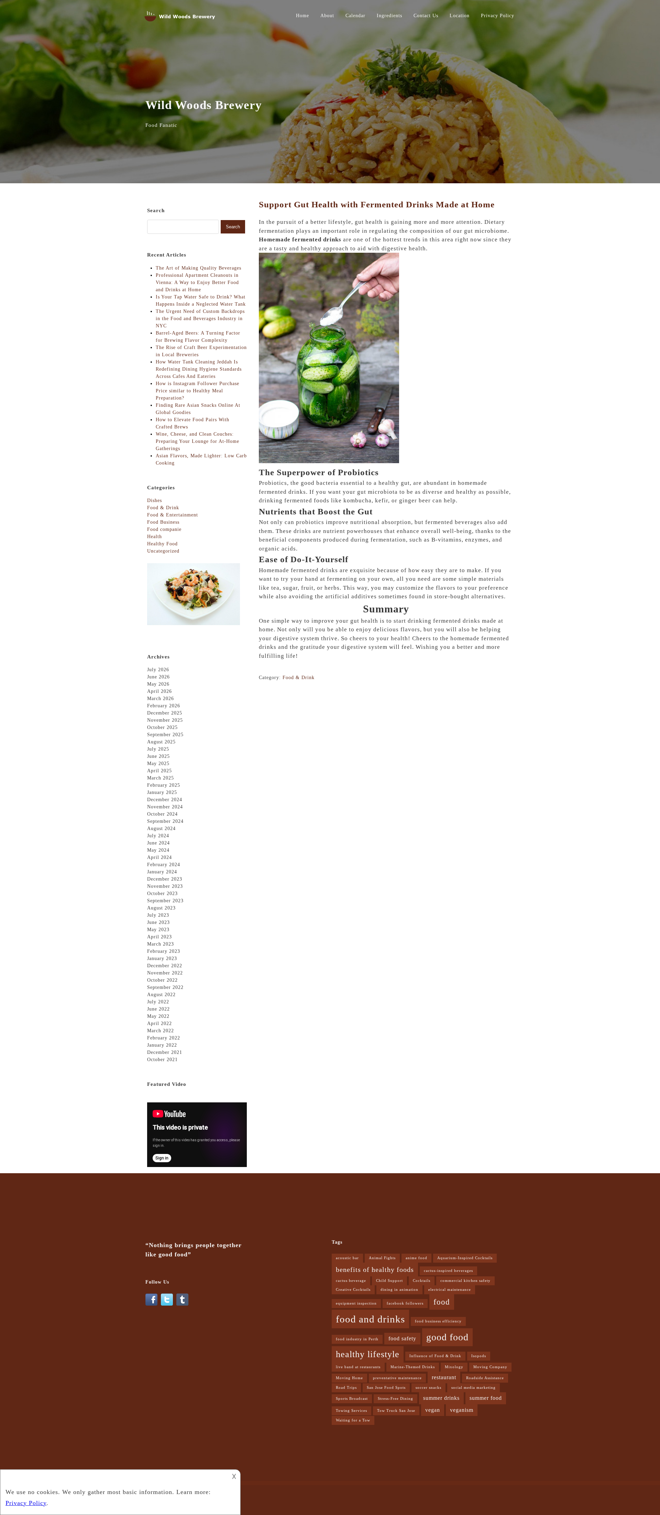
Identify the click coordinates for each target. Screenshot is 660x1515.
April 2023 (159, 936)
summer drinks (441, 1398)
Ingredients (389, 15)
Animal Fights (382, 1258)
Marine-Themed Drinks (412, 1367)
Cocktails (421, 1281)
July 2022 (158, 1001)
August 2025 (161, 741)
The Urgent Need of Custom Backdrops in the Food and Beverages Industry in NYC (200, 318)
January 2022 (162, 1045)
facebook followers (405, 1303)
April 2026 (159, 691)
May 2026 (158, 684)
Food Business (163, 522)
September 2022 (165, 987)
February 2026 (163, 705)
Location (460, 15)
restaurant (444, 1377)
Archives (158, 657)
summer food (486, 1398)
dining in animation (399, 1289)
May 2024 (158, 850)
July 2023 (158, 915)
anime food (416, 1258)
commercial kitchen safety (465, 1281)
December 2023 (164, 879)
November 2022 (165, 973)
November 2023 (165, 886)
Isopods (478, 1356)
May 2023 (158, 929)
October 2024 (162, 814)
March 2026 (160, 698)
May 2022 (158, 1016)
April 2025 (159, 770)
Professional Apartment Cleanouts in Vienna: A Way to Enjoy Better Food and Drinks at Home (197, 282)
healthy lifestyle (367, 1354)
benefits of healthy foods (375, 1269)
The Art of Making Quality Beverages (198, 268)
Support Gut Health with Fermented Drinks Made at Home (377, 204)
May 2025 (158, 763)
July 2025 (158, 749)
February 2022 (163, 1037)
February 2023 (163, 951)
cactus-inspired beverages (448, 1271)
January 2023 (162, 958)
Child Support (389, 1281)
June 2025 (158, 756)
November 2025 (165, 720)
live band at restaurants (358, 1367)
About (327, 15)
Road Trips (346, 1387)
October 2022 (162, 980)
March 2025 (160, 778)
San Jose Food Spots (386, 1387)
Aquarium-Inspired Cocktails (465, 1258)
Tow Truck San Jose (396, 1411)
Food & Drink (299, 677)
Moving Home (349, 1378)
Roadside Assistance (485, 1378)
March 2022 (160, 1030)
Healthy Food (162, 543)
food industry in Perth (357, 1339)
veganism (461, 1410)
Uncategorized (163, 551)
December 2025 (164, 713)
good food (447, 1337)
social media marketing (473, 1387)
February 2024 (163, 864)
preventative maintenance (397, 1378)
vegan (432, 1410)
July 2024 (158, 835)
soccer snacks (428, 1387)
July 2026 (158, 669)
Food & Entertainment (172, 514)
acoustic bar (347, 1258)
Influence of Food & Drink (435, 1356)
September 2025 (165, 734)
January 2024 (162, 871)
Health (154, 536)
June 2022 (158, 1009)
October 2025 (162, 727)
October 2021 (162, 1059)
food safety (402, 1339)
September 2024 (165, 821)
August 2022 (161, 994)
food (441, 1301)
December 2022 (164, 965)
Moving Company (490, 1367)
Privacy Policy (497, 15)
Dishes (154, 500)
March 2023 (160, 944)
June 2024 (158, 843)
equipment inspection (356, 1303)
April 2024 (159, 857)
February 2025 (163, 785)
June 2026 (158, 676)
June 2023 (158, 922)
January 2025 (162, 792)
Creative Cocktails (353, 1289)
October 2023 (162, 893)
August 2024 (161, 828)
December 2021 (164, 1052)
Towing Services (351, 1411)
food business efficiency (438, 1321)
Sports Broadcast (352, 1398)
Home (302, 15)
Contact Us (426, 15)
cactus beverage (351, 1281)
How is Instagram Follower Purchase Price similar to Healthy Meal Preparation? (197, 391)
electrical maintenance (449, 1289)
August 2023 (161, 908)
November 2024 (165, 806)
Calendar (355, 15)
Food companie (164, 529)
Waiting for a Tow (353, 1420)
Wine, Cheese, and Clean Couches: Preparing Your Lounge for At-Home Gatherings (197, 441)
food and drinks (370, 1319)
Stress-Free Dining (395, 1398)
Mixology (454, 1367)
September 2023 (165, 900)
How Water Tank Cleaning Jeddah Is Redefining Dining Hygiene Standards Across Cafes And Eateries (199, 369)
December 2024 (164, 799)
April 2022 (159, 1023)
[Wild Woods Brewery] (180, 22)
